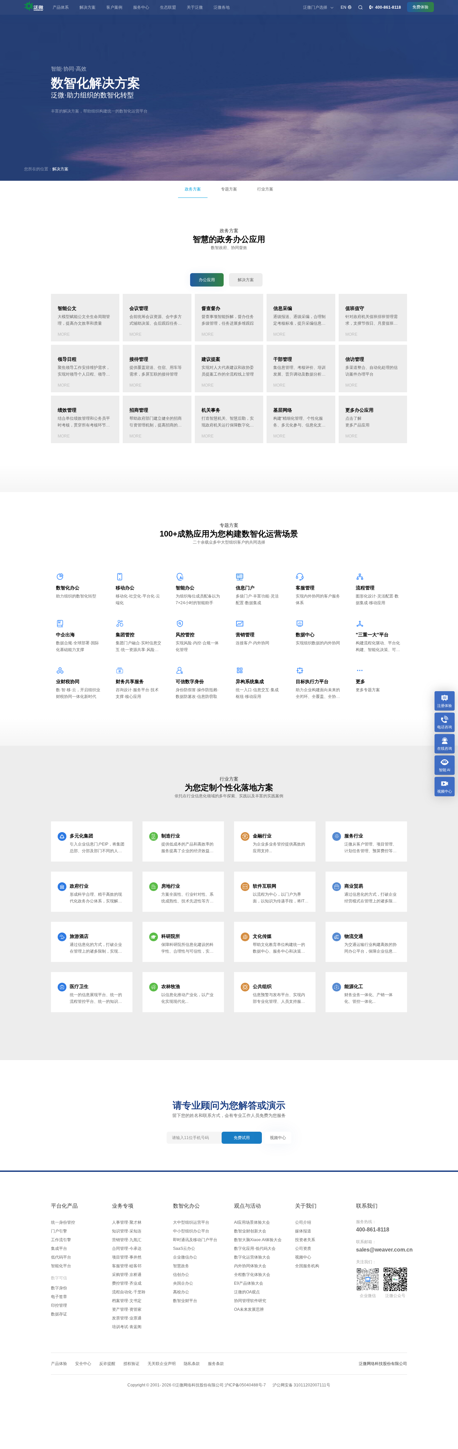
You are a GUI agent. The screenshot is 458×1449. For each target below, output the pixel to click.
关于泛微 (195, 7)
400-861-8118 (372, 1229)
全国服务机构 (307, 1266)
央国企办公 (183, 1283)
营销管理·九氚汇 (126, 1239)
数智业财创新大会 (250, 1231)
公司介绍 (303, 1222)
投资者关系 (305, 1239)
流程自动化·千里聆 (129, 1292)
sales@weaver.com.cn (381, 1250)
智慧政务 (181, 1266)
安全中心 (83, 1363)
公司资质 (303, 1248)
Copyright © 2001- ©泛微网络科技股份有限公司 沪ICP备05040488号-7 (196, 1385)
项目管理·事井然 (126, 1257)
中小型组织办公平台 (191, 1231)
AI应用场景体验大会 (252, 1222)
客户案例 (114, 7)
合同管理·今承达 (126, 1248)
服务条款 (216, 1363)
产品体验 (59, 1363)
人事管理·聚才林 (126, 1222)
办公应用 (207, 279)
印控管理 (59, 1305)
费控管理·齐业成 (126, 1283)
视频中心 (278, 1137)
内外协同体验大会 (250, 1266)
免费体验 (420, 7)
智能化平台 (61, 1266)
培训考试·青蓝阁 (126, 1326)
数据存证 (59, 1314)
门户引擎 (59, 1231)
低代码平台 (61, 1257)
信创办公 (181, 1274)
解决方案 (87, 7)
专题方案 (229, 189)
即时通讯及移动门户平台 (195, 1239)
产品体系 (61, 7)
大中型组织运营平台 (191, 1222)
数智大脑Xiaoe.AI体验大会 (258, 1239)
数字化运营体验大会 (252, 1257)
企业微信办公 (185, 1257)
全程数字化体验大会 (252, 1274)
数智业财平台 (185, 1300)
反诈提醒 (107, 1363)
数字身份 (59, 1288)
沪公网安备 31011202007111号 (301, 1385)
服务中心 (141, 7)
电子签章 (59, 1296)
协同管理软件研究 (250, 1300)
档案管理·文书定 (126, 1300)
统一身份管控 (63, 1222)
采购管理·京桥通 (126, 1274)
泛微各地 (222, 7)
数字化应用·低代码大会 (255, 1248)
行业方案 (265, 189)
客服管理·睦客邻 (126, 1266)
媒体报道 (303, 1231)
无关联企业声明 (162, 1363)
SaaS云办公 (184, 1248)
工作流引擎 (61, 1239)
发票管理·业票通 (126, 1318)
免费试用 (242, 1137)
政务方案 (193, 189)
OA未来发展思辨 (249, 1309)
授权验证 (131, 1363)
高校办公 (181, 1292)
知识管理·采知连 (126, 1231)
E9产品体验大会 (248, 1283)
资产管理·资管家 (126, 1309)
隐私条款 (192, 1363)
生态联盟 (168, 7)
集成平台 (59, 1248)
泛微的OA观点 (247, 1292)
